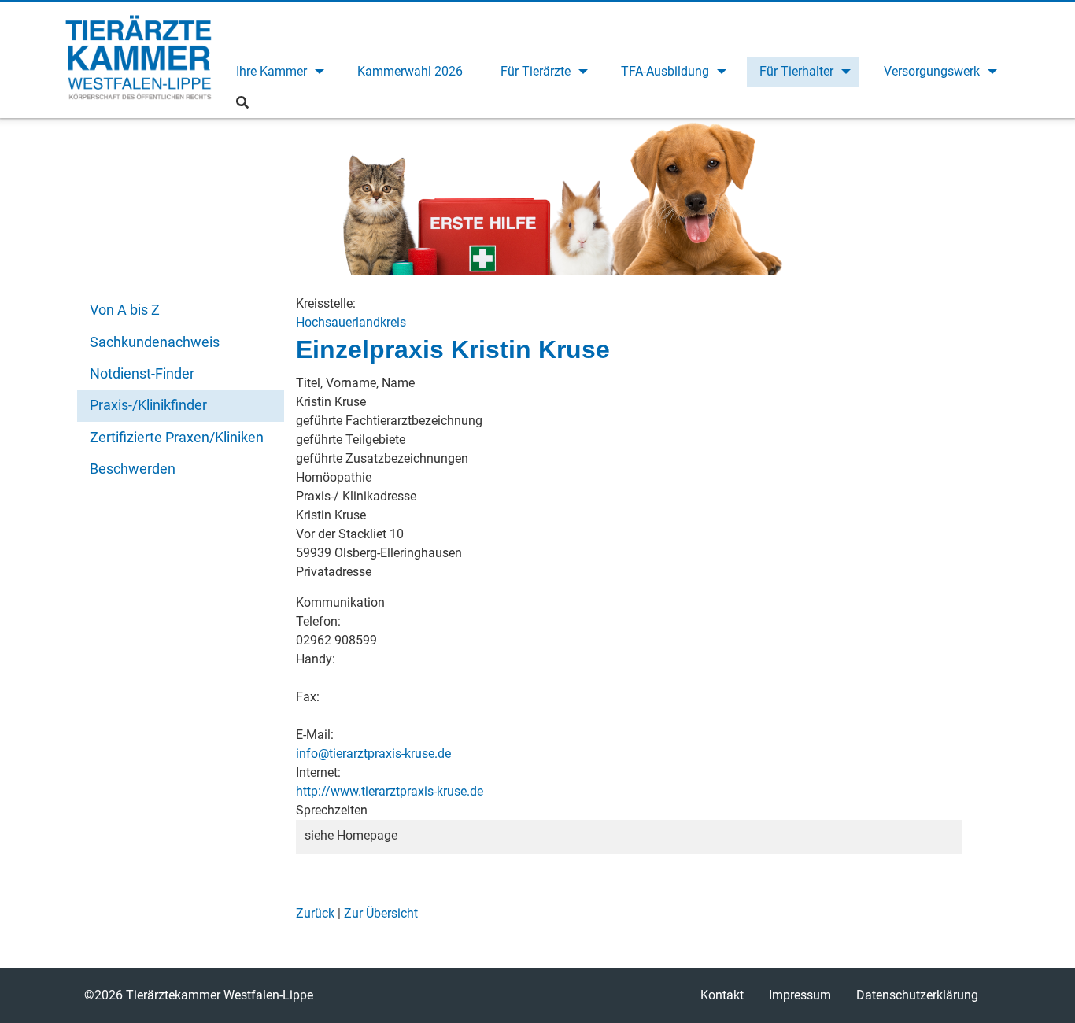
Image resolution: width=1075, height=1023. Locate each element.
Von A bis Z (125, 309)
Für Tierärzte (536, 71)
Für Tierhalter (796, 71)
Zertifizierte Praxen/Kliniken (177, 437)
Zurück (315, 913)
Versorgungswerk (932, 71)
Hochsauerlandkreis (351, 322)
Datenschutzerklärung (917, 995)
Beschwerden (132, 468)
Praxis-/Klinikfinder (148, 405)
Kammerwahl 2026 (410, 71)
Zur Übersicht (381, 913)
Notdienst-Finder (142, 373)
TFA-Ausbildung (665, 71)
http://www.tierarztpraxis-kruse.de (389, 791)
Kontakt (722, 995)
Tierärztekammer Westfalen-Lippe (138, 60)
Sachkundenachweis (155, 342)
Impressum (800, 995)
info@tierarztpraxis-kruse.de (373, 753)
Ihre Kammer (271, 71)
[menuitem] (277, 72)
